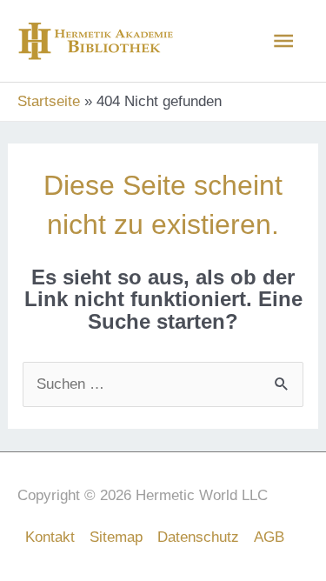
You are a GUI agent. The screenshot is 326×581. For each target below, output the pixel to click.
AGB (269, 537)
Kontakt (50, 537)
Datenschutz (198, 537)
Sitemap (116, 537)
